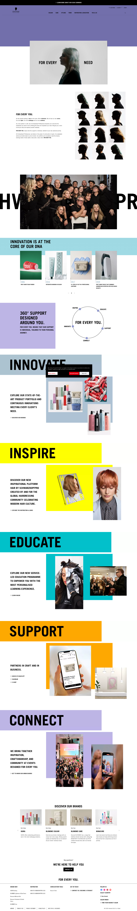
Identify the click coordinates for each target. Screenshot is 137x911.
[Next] (119, 830)
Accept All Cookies (74, 373)
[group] (68, 273)
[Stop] (68, 293)
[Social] (101, 890)
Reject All (84, 373)
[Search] (125, 13)
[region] (69, 371)
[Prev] (18, 830)
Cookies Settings (51, 373)
